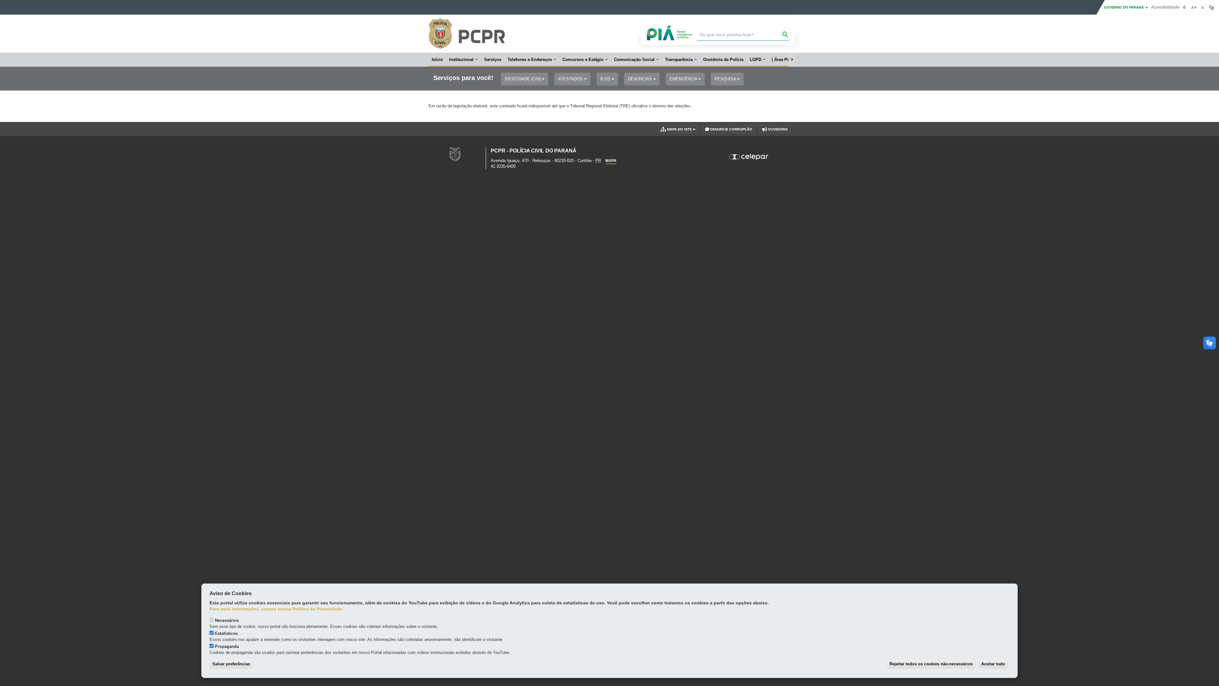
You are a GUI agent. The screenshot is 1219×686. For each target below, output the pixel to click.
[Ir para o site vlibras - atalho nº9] (1211, 7)
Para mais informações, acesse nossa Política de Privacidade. (276, 609)
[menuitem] (463, 60)
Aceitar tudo (993, 664)
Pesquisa (726, 79)
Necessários (227, 620)
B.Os (606, 79)
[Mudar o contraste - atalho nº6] (1185, 7)
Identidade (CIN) (523, 79)
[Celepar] (749, 157)
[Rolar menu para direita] (792, 60)
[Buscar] (785, 34)
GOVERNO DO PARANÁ (1124, 7)
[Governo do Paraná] (455, 154)
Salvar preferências (231, 664)
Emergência (683, 79)
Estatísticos (226, 633)
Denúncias (640, 79)
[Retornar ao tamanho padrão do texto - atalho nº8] (1202, 7)
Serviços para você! (463, 78)
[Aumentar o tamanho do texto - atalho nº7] (1193, 7)
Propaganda (227, 646)
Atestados (571, 79)
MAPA (610, 160)
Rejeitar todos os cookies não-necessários (931, 664)
